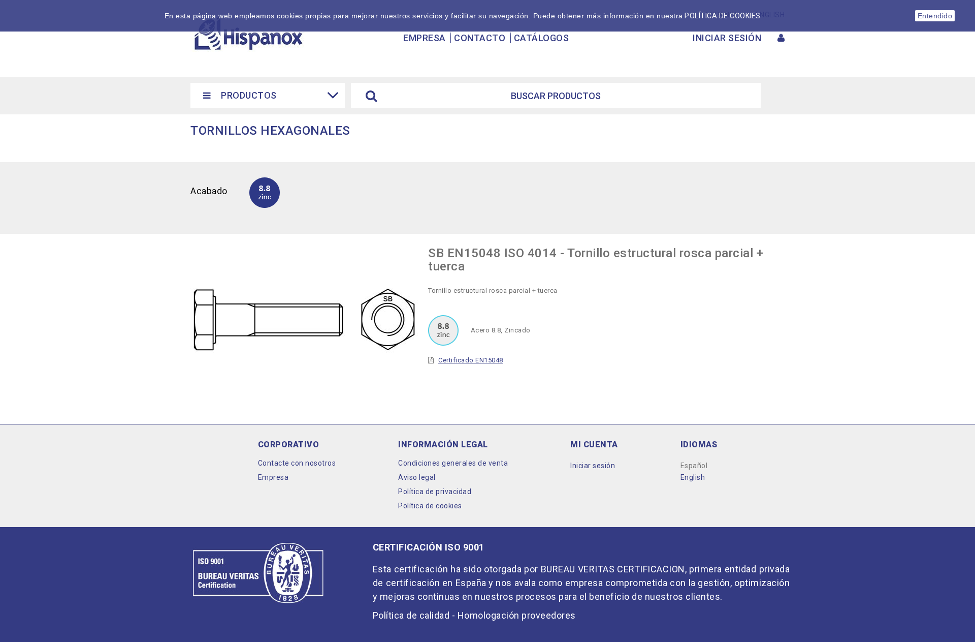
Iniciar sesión (592, 466)
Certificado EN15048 (470, 360)
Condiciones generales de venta (453, 463)
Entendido (935, 16)
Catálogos (541, 38)
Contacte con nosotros (297, 463)
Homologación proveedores (517, 615)
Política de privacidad (434, 491)
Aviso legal (417, 477)
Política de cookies (430, 506)
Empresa (424, 38)
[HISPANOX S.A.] (247, 33)
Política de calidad (411, 615)
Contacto (479, 38)
